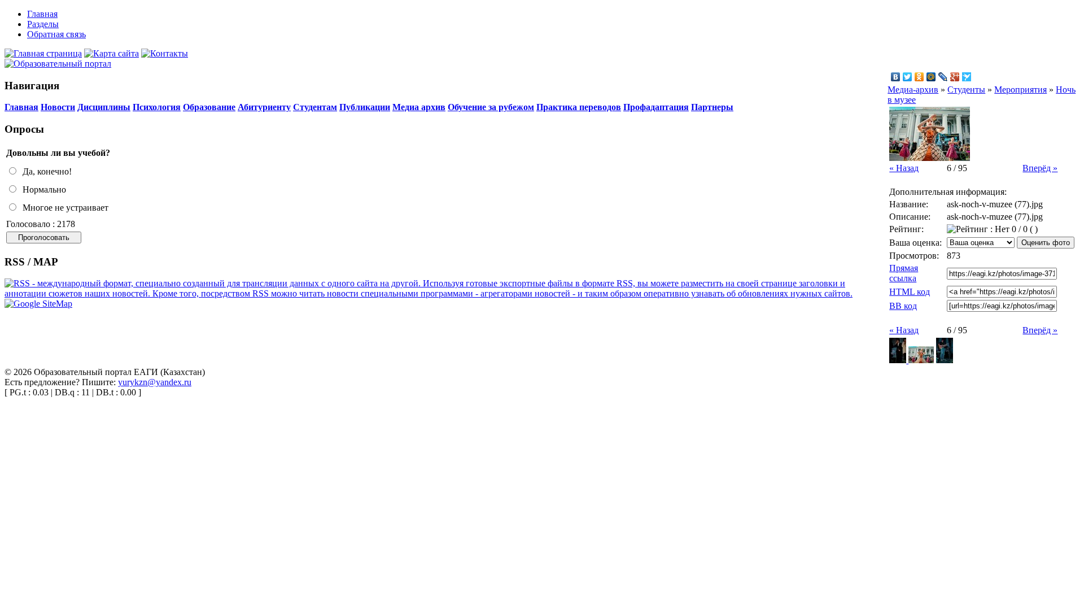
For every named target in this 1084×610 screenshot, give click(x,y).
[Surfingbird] (967, 76)
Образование (209, 107)
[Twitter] (907, 76)
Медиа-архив (913, 89)
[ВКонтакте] (896, 76)
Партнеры (712, 107)
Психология (157, 107)
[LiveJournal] (943, 76)
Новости (58, 107)
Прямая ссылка (903, 273)
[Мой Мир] (931, 76)
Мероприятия (1020, 89)
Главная (21, 107)
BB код (903, 306)
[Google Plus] (955, 76)
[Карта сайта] (111, 53)
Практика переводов (578, 107)
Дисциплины (103, 107)
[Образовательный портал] (58, 63)
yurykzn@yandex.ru (154, 382)
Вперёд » (1039, 168)
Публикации (364, 107)
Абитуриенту (264, 107)
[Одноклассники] (919, 76)
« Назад (904, 168)
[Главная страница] (43, 53)
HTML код (909, 292)
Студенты (966, 89)
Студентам (315, 107)
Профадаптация (656, 107)
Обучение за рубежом (491, 107)
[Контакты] (164, 53)
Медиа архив (418, 107)
